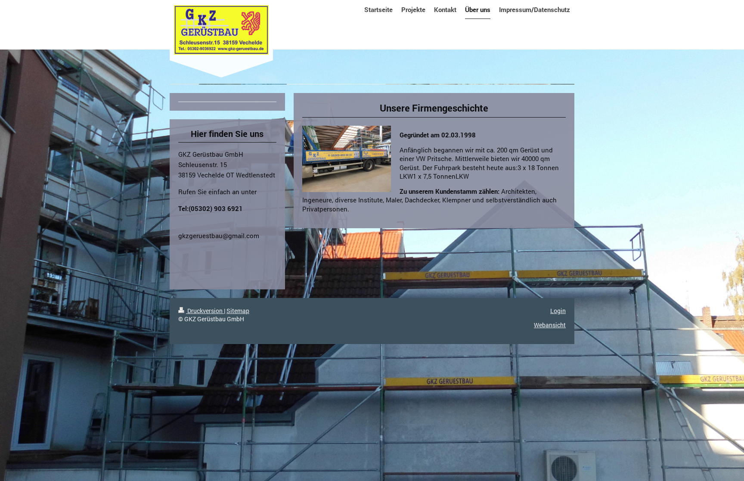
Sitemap (237, 311)
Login (558, 311)
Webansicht (550, 325)
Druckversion (205, 311)
